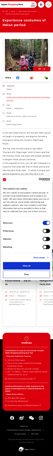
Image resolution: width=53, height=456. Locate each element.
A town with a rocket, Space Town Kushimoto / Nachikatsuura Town (28, 98)
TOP (6, 11)
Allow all (26, 266)
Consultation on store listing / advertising (24, 430)
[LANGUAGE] (41, 4)
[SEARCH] (48, 4)
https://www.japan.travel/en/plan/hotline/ (23, 405)
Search (13, 11)
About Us (24, 426)
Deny (26, 274)
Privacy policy (20, 434)
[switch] (46, 231)
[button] (35, 69)
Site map (35, 434)
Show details (39, 257)
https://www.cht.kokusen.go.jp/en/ (21, 379)
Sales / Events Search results (27, 11)
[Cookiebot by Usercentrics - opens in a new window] (39, 179)
